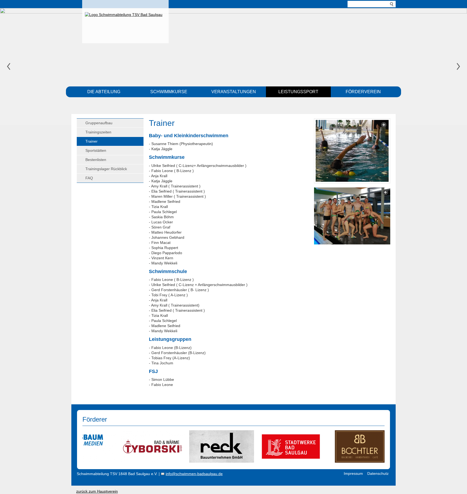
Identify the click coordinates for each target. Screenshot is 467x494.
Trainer (91, 141)
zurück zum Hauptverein (97, 491)
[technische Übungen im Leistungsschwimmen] (352, 151)
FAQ (89, 178)
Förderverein (363, 91)
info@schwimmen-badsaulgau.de (194, 474)
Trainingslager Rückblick (106, 169)
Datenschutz (378, 473)
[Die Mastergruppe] (352, 215)
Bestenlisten (95, 159)
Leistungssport (298, 91)
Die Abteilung (103, 91)
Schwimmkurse (168, 91)
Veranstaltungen (233, 91)
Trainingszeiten (98, 132)
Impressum (353, 473)
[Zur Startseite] (125, 20)
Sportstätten (95, 150)
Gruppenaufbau (98, 123)
